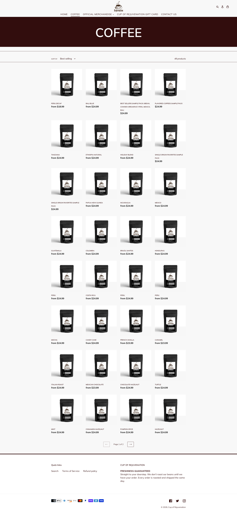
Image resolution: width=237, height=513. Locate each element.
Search (55, 471)
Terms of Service (70, 471)
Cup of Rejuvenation (177, 507)
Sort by (54, 59)
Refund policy (90, 471)
